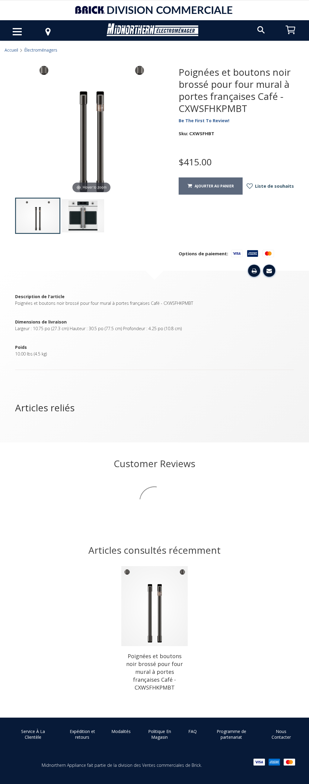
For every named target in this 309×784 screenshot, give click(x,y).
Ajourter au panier (213, 186)
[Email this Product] (269, 271)
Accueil (11, 50)
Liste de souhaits (274, 186)
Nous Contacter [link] (281, 734)
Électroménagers (40, 50)
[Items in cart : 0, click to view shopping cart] (290, 37)
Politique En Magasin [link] (159, 734)
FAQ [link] (192, 731)
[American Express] (274, 762)
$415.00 (195, 162)
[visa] (259, 762)
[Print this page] (254, 271)
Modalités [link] (121, 731)
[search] (261, 29)
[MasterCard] (289, 762)
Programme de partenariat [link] (231, 734)
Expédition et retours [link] (82, 734)
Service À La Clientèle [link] (33, 734)
